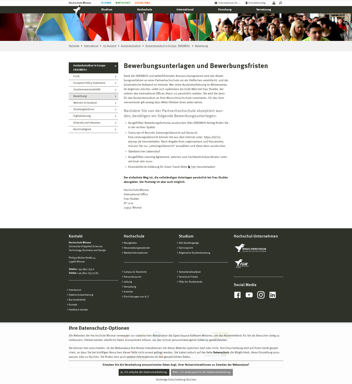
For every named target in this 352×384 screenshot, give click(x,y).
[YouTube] (249, 295)
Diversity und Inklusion (86, 123)
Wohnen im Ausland (85, 103)
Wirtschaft (123, 3)
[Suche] (281, 3)
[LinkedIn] (272, 295)
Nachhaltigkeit (82, 129)
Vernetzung (263, 9)
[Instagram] (261, 295)
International (185, 9)
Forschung (225, 9)
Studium (106, 9)
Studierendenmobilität (86, 89)
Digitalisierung (82, 116)
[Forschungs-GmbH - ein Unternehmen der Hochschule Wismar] (250, 263)
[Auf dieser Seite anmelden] (274, 3)
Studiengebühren (83, 109)
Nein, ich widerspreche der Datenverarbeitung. (202, 372)
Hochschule (144, 9)
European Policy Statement (89, 83)
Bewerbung (80, 96)
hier (193, 167)
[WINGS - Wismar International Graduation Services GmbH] (254, 248)
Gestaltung (142, 3)
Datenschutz (221, 352)
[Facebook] (237, 295)
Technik (106, 3)
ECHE (76, 76)
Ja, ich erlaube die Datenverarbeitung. (144, 372)
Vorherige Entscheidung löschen (176, 379)
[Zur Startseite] (80, 9)
